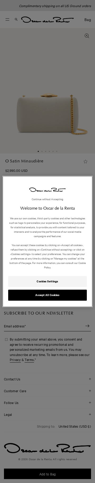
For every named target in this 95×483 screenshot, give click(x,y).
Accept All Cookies (47, 295)
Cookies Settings (47, 281)
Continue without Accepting (48, 199)
